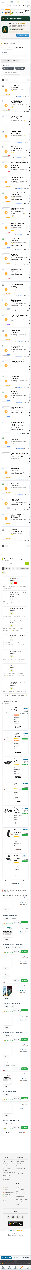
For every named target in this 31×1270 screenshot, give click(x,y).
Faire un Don (19, 1173)
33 (17, 568)
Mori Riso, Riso (16, 239)
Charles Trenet (12, 659)
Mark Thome (22, 602)
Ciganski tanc (15, 331)
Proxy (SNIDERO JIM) (9, 1091)
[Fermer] (27, 18)
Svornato (14, 254)
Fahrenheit (17, 147)
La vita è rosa (15, 438)
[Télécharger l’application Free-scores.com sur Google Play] (15, 1223)
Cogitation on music (17, 209)
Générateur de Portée (22, 1199)
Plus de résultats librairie (16, 1132)
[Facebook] (8, 1217)
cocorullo (20, 371)
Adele (9, 616)
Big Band (20, 68)
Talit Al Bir (14, 392)
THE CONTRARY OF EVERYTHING (17, 516)
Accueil (3, 1268)
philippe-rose (19, 127)
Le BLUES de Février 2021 (19, 316)
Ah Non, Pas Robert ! (18, 224)
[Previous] (11, 1261)
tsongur (20, 172)
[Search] (19, 72)
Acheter (24, 922)
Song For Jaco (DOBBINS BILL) (12, 1003)
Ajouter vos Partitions (22, 1166)
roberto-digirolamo (18, 157)
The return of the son (18, 117)
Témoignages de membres (7, 1169)
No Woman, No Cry (17, 178)
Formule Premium (20, 1171)
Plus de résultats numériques (16, 696)
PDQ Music (15, 630)
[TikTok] (22, 1217)
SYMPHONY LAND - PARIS (17, 424)
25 (13, 568)
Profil (28, 1268)
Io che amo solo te (17, 346)
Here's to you (15, 469)
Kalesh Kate (15, 484)
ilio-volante (19, 96)
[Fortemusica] (9, 1234)
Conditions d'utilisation (9, 1172)
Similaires (16, 922)
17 (9, 568)
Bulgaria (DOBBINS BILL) (10, 915)
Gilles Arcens (11, 643)
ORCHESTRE (9, 68)
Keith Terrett (16, 616)
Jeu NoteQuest (20, 1201)
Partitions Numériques (6, 1195)
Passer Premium (23, 35)
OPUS (21, 1268)
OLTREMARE (15, 86)
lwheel (21, 540)
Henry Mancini (12, 602)
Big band (12, 580)
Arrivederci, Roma (17, 408)
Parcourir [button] (9, 1268)
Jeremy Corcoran (21, 691)
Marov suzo (15, 377)
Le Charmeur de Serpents (17, 635)
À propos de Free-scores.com (8, 1162)
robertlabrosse (20, 111)
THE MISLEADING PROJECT (17, 286)
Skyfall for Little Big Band (17, 608)
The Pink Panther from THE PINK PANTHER (18, 593)
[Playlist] (23, 1261)
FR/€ (28, 6)
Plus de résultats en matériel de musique (15, 882)
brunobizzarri (19, 188)
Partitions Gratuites (6, 1188)
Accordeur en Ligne (21, 1194)
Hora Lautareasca (16, 270)
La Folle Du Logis (16, 101)
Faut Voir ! (17, 362)
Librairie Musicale (9, 1192)
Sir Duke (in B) (14, 578)
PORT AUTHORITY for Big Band (19, 454)
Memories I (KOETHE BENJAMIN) (13, 944)
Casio (23, 616)
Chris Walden (22, 586)
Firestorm (17, 530)
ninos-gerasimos (18, 218)
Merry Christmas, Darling (17, 621)
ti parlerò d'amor (16, 300)
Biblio (15, 1268)
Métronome (19, 1204)
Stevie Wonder (12, 586)
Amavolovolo (15, 499)
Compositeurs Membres (20, 1162)
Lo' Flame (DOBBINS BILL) (11, 1121)
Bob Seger (11, 691)
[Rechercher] (23, 5)
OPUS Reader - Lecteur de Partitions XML (21, 1189)
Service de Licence (21, 1168)
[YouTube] (13, 1217)
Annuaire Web (20, 1196)
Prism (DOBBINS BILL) (9, 1062)
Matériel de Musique (7, 1199)
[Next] (20, 1261)
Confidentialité (6, 1175)
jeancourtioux (19, 433)
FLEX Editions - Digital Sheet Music (13, 661)
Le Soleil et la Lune (15, 651)
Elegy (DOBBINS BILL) (9, 974)
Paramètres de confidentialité (6, 1178)
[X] (18, 1217)
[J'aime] (8, 1261)
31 (6, 80)
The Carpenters (12, 628)
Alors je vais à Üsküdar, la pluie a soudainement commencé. (19, 164)
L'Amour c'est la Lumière (19, 193)
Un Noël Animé (16, 132)
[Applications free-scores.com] (2, 12)
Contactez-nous (7, 1166)
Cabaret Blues (14, 666)
